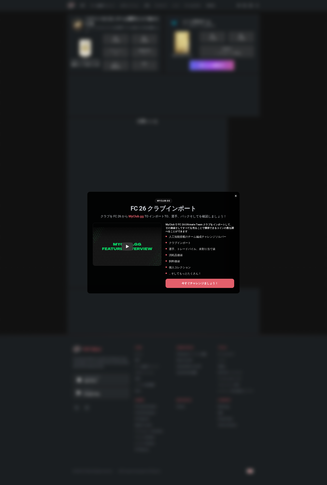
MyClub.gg (136, 216)
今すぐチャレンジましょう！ (200, 283)
